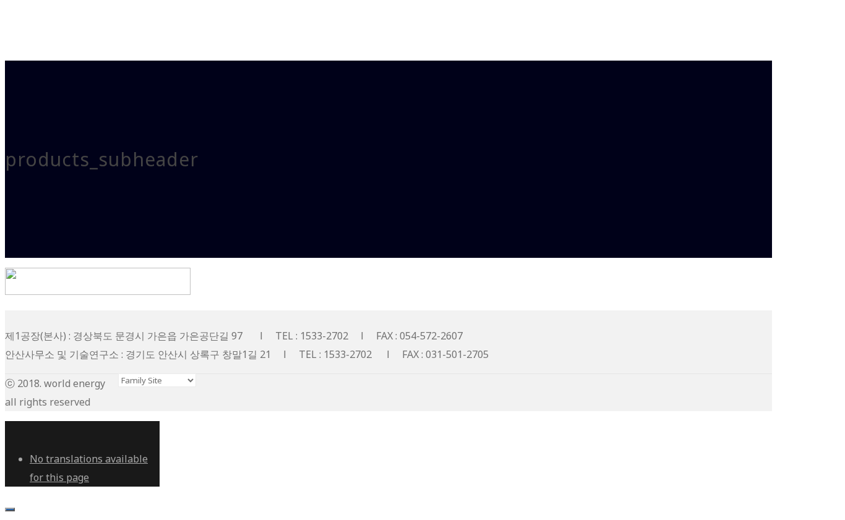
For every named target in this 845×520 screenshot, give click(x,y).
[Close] (10, 509)
